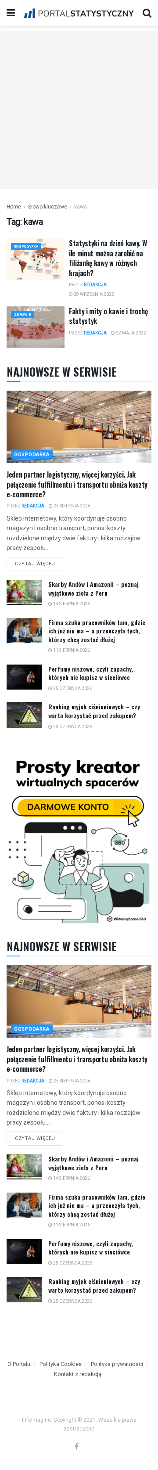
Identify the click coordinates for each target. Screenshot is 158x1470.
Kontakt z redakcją (77, 1374)
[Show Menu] (11, 13)
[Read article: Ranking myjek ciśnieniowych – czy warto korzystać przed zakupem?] (24, 714)
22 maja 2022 (130, 333)
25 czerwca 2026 (72, 688)
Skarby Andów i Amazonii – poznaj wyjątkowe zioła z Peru (93, 588)
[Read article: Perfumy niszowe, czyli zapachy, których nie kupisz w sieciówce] (24, 677)
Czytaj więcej (39, 562)
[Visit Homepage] (79, 13)
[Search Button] (147, 13)
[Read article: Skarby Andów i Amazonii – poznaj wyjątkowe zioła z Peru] (24, 592)
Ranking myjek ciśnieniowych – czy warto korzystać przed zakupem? (94, 711)
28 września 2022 (93, 294)
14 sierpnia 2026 (71, 603)
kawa (80, 207)
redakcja (95, 284)
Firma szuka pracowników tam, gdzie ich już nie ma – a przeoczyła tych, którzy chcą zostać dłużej (96, 631)
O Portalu (18, 1364)
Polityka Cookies (61, 1364)
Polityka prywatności (117, 1364)
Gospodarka (26, 246)
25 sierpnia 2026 (71, 505)
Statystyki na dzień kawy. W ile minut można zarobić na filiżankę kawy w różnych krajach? (108, 258)
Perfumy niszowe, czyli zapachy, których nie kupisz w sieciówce (90, 673)
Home (14, 207)
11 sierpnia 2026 (71, 650)
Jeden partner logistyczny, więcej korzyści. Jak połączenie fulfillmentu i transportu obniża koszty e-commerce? (77, 484)
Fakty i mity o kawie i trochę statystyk (108, 316)
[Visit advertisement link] (79, 839)
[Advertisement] (79, 110)
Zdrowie (22, 314)
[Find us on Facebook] (77, 1447)
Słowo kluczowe (47, 207)
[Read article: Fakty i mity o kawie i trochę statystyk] (36, 327)
